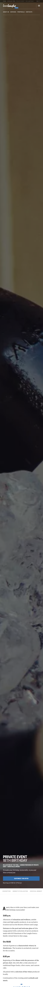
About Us (6, 12)
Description (6, 891)
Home (4, 1)
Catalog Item (11, 1)
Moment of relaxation (20, 891)
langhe (9, 6)
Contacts (29, 12)
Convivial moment (36, 891)
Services (13, 12)
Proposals (21, 12)
